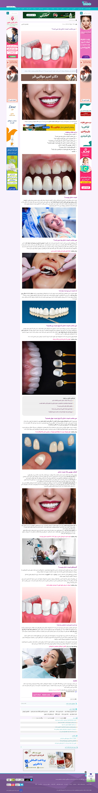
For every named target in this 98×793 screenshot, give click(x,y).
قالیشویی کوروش (26, 711)
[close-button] (85, 772)
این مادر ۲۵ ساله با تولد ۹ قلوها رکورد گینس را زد (67, 731)
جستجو (74, 784)
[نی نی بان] (86, 3)
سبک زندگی (40, 8)
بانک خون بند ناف (65, 714)
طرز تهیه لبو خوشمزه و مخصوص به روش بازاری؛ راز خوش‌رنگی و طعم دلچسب (55, 403)
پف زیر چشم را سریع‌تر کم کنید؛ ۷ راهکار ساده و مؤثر (67, 722)
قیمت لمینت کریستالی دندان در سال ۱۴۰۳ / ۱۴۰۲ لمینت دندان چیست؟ (55, 536)
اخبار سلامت (28, 8)
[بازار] (11, 780)
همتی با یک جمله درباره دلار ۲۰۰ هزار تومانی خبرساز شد (65, 743)
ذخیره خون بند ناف (59, 711)
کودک (53, 8)
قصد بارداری (80, 8)
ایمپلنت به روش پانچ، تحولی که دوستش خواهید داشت (58, 585)
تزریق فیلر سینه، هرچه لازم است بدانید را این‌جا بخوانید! (60, 412)
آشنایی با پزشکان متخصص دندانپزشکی (57, 646)
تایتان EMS (57, 714)
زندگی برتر (40, 784)
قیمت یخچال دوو (73, 714)
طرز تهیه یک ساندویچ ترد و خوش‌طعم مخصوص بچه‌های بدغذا (65, 729)
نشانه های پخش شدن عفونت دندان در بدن (60, 251)
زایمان (62, 8)
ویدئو (35, 8)
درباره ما (70, 784)
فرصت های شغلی (60, 784)
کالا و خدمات (17, 8)
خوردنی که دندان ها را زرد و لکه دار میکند (61, 339)
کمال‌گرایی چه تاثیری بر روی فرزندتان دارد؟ (68, 741)
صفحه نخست (88, 8)
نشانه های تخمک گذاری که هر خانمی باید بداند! (62, 409)
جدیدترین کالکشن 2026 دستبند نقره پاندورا (39, 711)
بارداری (68, 8)
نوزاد (58, 8)
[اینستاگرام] (11, 786)
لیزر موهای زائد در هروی (49, 714)
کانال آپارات (53, 784)
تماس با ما (66, 784)
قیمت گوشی (51, 711)
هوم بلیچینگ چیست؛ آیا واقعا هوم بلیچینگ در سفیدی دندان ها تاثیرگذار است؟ (52, 432)
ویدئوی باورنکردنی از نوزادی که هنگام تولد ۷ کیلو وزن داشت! (65, 727)
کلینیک (22, 8)
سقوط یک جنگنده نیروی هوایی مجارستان (68, 738)
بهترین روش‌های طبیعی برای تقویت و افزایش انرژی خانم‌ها (65, 720)
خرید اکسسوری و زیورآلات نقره (71, 711)
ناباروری (73, 8)
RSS (36, 784)
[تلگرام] (19, 786)
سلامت (47, 8)
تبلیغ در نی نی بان (46, 784)
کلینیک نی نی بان (56, 690)
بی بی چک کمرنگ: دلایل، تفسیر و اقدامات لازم (62, 400)
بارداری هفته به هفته (81, 784)
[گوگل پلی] (19, 780)
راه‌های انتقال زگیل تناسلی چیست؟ (64, 406)
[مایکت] (28, 780)
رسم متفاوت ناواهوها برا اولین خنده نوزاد (69, 724)
